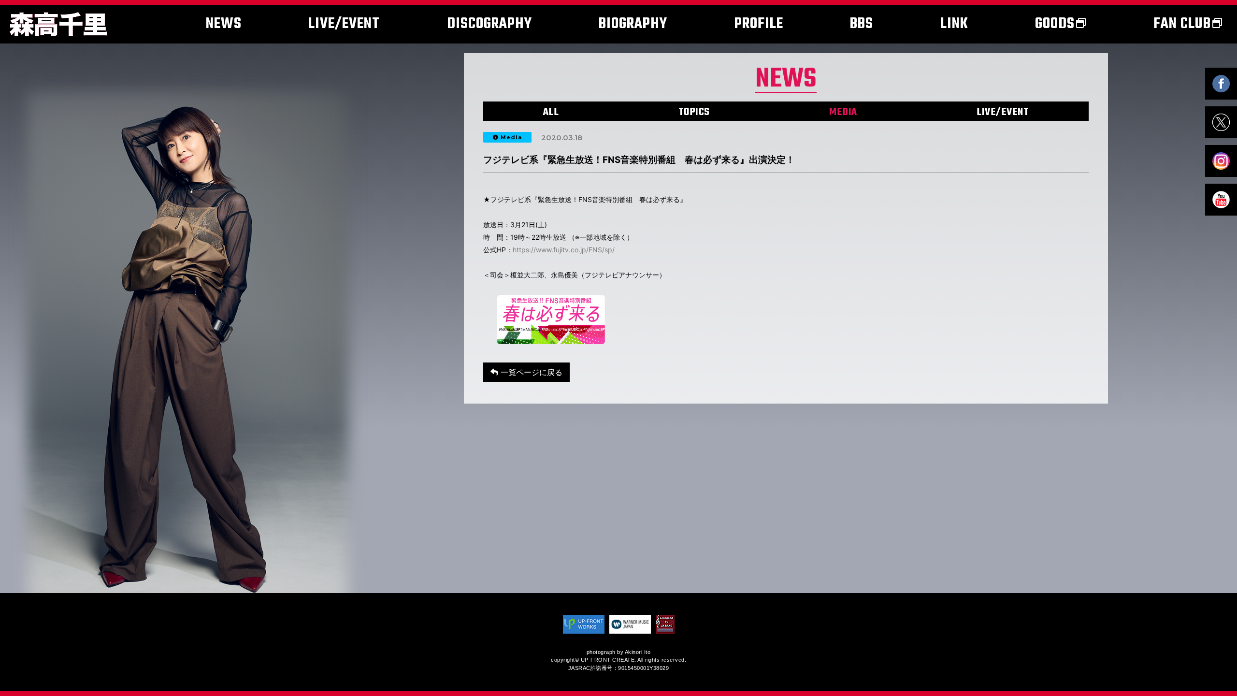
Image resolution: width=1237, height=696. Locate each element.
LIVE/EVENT (1003, 112)
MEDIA (843, 112)
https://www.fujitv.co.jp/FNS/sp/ (564, 250)
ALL (551, 112)
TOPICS (694, 112)
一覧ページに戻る (530, 372)
